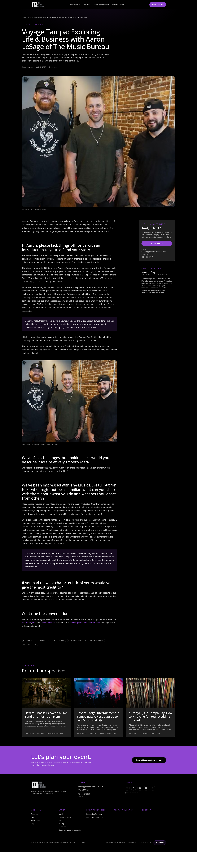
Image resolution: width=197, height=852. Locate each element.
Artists (86, 5)
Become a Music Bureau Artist (70, 830)
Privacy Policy (131, 842)
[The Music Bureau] (38, 4)
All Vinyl (62, 824)
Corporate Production (94, 817)
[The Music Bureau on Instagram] (127, 788)
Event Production (100, 5)
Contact (146, 810)
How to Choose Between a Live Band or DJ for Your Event (46, 715)
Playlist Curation (118, 5)
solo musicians (48, 623)
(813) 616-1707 (147, 257)
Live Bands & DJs (35, 25)
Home (24, 17)
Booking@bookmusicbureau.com (85, 623)
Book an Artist (157, 4)
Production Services (94, 814)
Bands (61, 814)
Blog (29, 17)
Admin (161, 842)
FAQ (32, 817)
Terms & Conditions (145, 842)
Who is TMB (74, 5)
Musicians (62, 827)
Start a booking (157, 243)
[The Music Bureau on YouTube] (139, 788)
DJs (34, 623)
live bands (26, 623)
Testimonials (35, 820)
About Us (34, 814)
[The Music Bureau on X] (152, 788)
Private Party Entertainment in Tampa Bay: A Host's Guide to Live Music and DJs (98, 716)
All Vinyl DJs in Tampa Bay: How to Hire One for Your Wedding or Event (150, 716)
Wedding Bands (65, 817)
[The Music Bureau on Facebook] (133, 788)
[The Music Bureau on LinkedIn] (146, 788)
